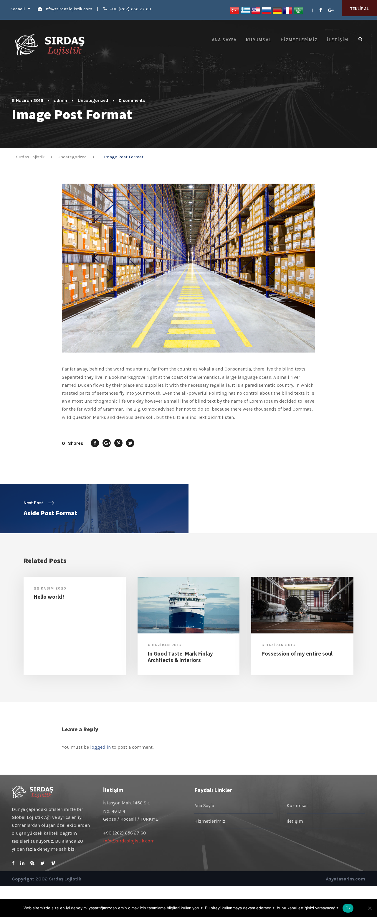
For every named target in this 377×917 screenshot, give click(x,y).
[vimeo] (53, 863)
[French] (287, 10)
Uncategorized (93, 100)
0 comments (132, 100)
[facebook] (320, 10)
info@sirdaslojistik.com (68, 8)
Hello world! (49, 596)
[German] (277, 10)
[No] (370, 908)
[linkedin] (22, 863)
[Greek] (245, 10)
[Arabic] (298, 10)
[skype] (32, 863)
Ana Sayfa (224, 39)
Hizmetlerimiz (299, 39)
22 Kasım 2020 (50, 588)
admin (60, 100)
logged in (100, 747)
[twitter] (42, 863)
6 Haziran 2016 (27, 100)
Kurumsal (258, 39)
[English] (256, 10)
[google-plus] (331, 10)
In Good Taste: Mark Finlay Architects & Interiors (180, 657)
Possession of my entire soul (297, 653)
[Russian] (266, 10)
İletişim (337, 39)
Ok (348, 908)
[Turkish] (234, 10)
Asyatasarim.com (345, 879)
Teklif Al (359, 8)
